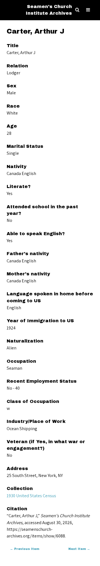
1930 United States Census (31, 496)
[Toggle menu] (88, 10)
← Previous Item (24, 548)
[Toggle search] (77, 10)
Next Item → (79, 548)
